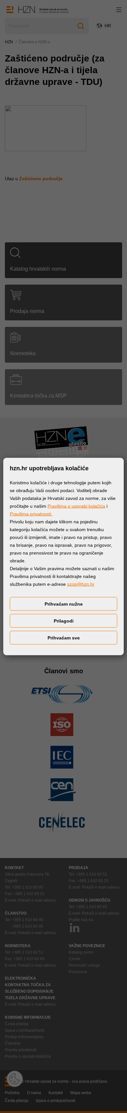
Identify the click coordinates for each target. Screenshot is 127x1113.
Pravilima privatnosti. (31, 513)
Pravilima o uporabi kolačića (76, 506)
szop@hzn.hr (80, 584)
